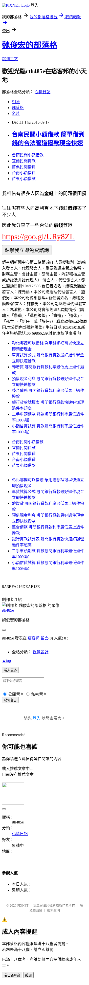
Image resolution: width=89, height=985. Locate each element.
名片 (16, 113)
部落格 (18, 108)
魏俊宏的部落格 (29, 45)
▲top (6, 660)
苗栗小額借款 (24, 179)
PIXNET (22, 905)
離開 (28, 975)
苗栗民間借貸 (24, 167)
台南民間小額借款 (28, 155)
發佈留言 (10, 700)
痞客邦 (34, 638)
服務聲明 (53, 910)
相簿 (16, 102)
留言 (44, 638)
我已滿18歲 (12, 975)
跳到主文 (10, 59)
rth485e (8, 610)
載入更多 (10, 670)
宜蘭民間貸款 (24, 161)
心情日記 (42, 92)
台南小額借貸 (24, 173)
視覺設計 (40, 652)
